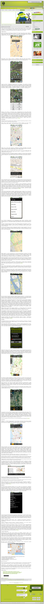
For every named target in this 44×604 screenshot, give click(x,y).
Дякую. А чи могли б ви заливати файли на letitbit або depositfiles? (21, 590)
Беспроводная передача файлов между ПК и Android (11, 571)
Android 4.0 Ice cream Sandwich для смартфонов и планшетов (12, 572)
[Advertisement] (8, 18)
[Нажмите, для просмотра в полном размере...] (16, 56)
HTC (33, 23)
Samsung (34, 22)
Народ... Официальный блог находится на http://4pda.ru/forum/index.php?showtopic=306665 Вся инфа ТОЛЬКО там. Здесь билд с (21, 595)
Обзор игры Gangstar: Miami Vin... (37, 57)
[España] (40, 12)
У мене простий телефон (36, 27)
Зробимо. (18, 586)
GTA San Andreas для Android (10, 8)
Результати (33, 29)
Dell (33, 25)
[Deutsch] (38, 12)
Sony (33, 24)
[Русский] (34, 12)
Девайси (34, 17)
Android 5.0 (3, 8)
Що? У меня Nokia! (35, 26)
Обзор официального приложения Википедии (10, 573)
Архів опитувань (37, 29)
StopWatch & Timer (37, 40)
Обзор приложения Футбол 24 (37, 48)
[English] (36, 12)
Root (16, 8)
